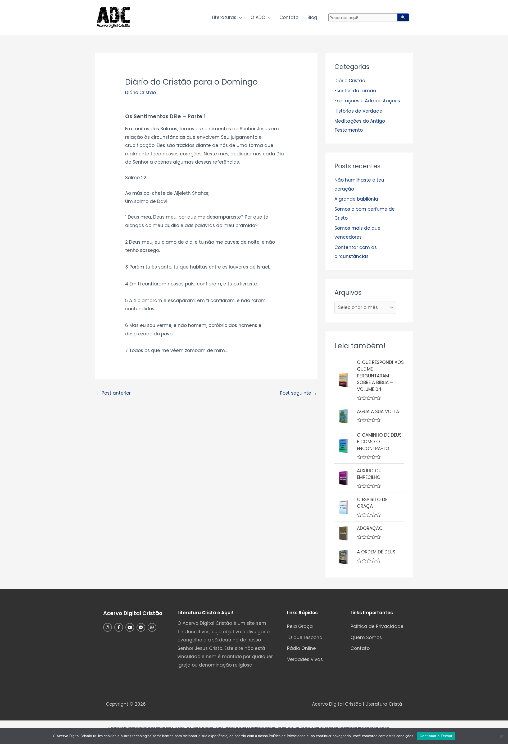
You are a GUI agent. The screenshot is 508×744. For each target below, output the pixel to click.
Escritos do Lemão (355, 90)
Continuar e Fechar (436, 736)
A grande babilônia (356, 199)
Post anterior (113, 393)
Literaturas (224, 17)
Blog (312, 17)
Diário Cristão (140, 92)
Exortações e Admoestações (367, 101)
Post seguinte (298, 393)
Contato (288, 17)
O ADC (258, 17)
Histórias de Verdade (358, 111)
